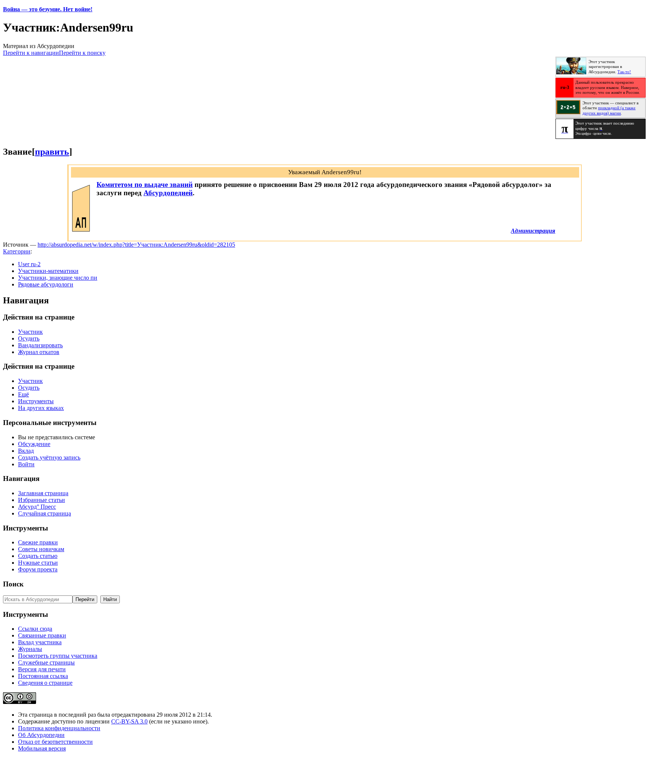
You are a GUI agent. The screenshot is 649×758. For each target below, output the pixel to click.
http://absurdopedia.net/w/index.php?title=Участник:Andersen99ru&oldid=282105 (136, 244)
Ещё (23, 394)
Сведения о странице (45, 683)
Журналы (30, 649)
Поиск (13, 584)
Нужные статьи (38, 562)
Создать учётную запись (49, 457)
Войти (26, 464)
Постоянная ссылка (43, 676)
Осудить (28, 338)
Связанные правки (42, 635)
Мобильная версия (42, 748)
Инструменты (36, 401)
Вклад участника (40, 642)
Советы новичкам (41, 549)
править (52, 152)
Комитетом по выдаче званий (145, 184)
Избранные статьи (41, 500)
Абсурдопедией (168, 193)
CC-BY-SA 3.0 (129, 721)
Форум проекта (37, 569)
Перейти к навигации (31, 53)
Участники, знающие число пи (57, 277)
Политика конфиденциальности (59, 728)
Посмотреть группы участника (57, 656)
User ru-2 (29, 264)
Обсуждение (34, 444)
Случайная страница (44, 513)
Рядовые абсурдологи (45, 284)
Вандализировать (40, 345)
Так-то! (624, 72)
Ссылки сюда (35, 628)
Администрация (533, 231)
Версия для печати (42, 669)
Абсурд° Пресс (37, 506)
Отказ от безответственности (55, 741)
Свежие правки (38, 542)
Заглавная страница (43, 493)
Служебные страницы (46, 662)
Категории (16, 251)
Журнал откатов (38, 352)
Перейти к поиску (82, 53)
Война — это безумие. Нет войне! (47, 9)
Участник (30, 332)
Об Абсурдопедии (41, 735)
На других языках (41, 408)
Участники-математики (48, 271)
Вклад (26, 451)
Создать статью (37, 556)
